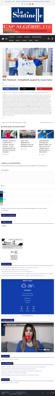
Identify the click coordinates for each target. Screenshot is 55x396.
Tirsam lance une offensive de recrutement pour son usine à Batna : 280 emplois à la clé (25, 370)
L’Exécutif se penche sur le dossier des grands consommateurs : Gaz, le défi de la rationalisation (19, 267)
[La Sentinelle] (3, 38)
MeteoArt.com (30, 315)
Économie (27, 37)
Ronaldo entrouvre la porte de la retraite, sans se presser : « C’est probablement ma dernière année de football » (9, 146)
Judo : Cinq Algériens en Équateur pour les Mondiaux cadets (27, 143)
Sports (30, 40)
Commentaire (5, 170)
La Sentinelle (12, 85)
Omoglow (3, 372)
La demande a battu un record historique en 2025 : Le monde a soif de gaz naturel (17, 271)
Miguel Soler (3, 366)
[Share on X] (1, 195)
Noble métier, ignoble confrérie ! (46, 122)
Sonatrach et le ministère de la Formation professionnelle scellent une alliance (20, 368)
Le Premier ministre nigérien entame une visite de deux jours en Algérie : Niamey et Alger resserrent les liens (22, 275)
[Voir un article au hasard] (52, 38)
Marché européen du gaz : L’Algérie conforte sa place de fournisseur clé (15, 269)
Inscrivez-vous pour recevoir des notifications (10, 359)
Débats (36, 40)
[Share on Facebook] (1, 192)
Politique (19, 37)
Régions (11, 40)
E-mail (3, 192)
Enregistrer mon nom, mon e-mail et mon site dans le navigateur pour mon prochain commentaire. (24, 209)
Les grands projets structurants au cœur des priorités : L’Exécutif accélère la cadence (22, 375)
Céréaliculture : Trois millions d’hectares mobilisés (16, 372)
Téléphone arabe (36, 37)
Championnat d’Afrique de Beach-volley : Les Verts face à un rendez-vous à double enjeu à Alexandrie (45, 146)
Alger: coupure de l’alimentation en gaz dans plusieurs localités (14, 122)
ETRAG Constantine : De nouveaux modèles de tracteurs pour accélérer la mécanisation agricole (26, 366)
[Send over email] (1, 200)
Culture (24, 40)
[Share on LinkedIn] (1, 198)
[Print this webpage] (1, 203)
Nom (3, 186)
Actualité (11, 37)
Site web (3, 199)
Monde (18, 40)
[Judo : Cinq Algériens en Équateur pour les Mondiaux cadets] (27, 130)
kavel (2, 368)
